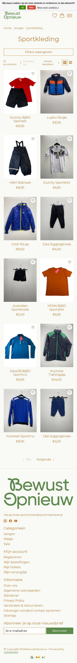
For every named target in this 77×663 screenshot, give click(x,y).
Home (7, 28)
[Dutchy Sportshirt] (56, 157)
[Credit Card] (32, 657)
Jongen (19, 28)
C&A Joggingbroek (57, 436)
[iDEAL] (38, 657)
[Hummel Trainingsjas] (56, 345)
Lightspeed (11, 652)
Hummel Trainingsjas (56, 372)
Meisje (8, 539)
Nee (31, 7)
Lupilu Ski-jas (57, 117)
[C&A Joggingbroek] (56, 410)
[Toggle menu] (69, 15)
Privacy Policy (14, 600)
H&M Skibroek (20, 182)
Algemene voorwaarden (22, 590)
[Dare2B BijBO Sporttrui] (20, 345)
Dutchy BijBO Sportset (20, 119)
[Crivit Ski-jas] (20, 218)
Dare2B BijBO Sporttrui (20, 372)
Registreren (12, 557)
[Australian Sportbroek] (20, 280)
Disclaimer (11, 595)
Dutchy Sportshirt (56, 182)
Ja (22, 7)
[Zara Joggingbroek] (56, 218)
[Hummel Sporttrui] (20, 410)
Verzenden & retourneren (23, 605)
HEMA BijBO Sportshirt (56, 307)
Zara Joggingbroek (57, 244)
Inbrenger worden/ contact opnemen (32, 610)
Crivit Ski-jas (20, 244)
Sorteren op (28, 63)
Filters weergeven (38, 52)
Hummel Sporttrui (20, 436)
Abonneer (59, 631)
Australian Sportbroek (20, 307)
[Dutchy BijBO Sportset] (20, 92)
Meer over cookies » (48, 7)
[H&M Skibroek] (20, 157)
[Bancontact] (43, 657)
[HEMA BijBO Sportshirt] (56, 280)
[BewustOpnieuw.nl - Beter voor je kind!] (12, 15)
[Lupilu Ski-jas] (56, 92)
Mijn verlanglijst (15, 572)
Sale (7, 544)
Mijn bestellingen (17, 562)
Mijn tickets (12, 567)
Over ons (10, 585)
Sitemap (10, 615)
